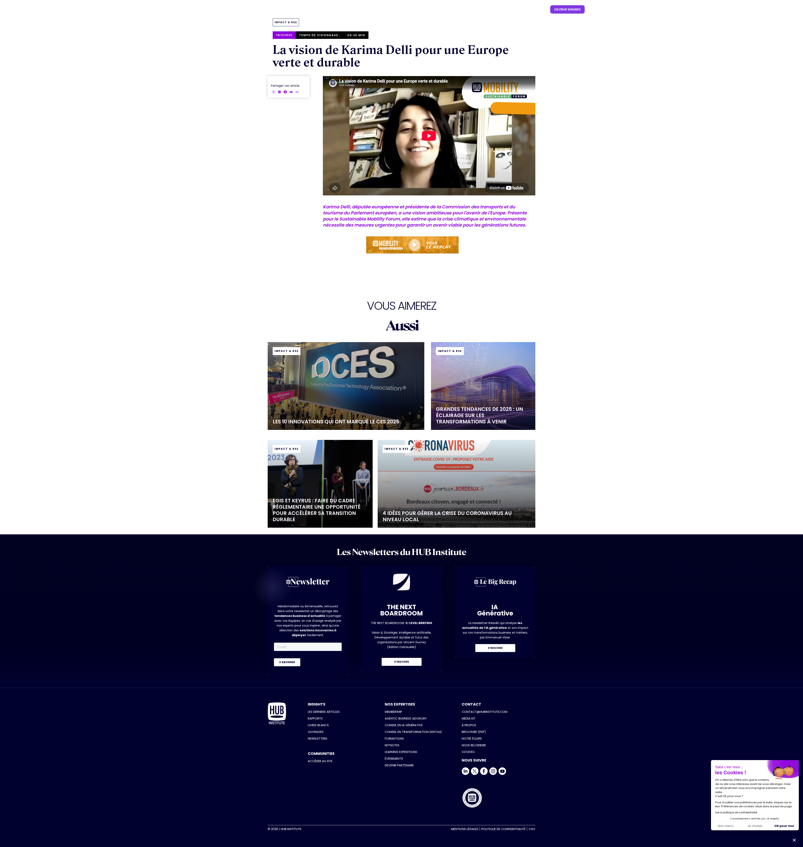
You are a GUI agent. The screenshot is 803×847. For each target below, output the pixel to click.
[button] (398, 9)
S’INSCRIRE (401, 662)
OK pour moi (784, 826)
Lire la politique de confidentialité (736, 812)
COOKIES (468, 752)
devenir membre (567, 9)
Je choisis (754, 826)
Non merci (725, 826)
